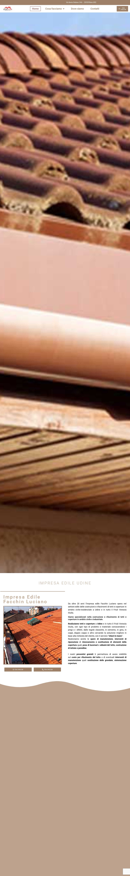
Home (35, 8)
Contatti (94, 8)
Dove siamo (77, 8)
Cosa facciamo (53, 8)
